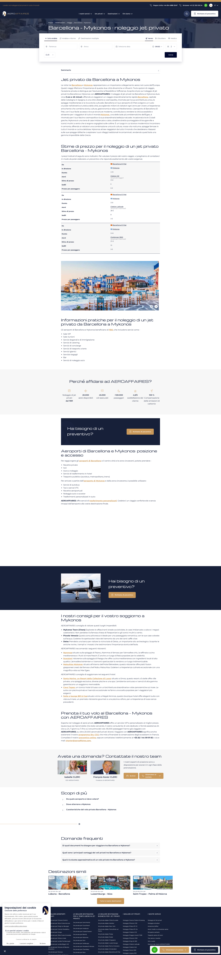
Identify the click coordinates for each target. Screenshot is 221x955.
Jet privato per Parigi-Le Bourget (58, 926)
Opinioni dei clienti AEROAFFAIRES (159, 944)
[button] (204, 14)
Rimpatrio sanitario (154, 932)
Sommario (66, 70)
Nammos (67, 653)
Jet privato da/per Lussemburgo (108, 943)
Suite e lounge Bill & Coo (75, 696)
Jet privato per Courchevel (81, 925)
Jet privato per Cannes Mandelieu (58, 929)
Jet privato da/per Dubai (105, 937)
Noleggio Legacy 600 (130, 953)
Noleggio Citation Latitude (131, 944)
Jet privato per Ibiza (79, 952)
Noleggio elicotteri (154, 923)
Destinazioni (60, 23)
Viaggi (69, 23)
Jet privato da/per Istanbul (106, 923)
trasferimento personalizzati (103, 501)
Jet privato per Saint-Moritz (81, 922)
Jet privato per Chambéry (81, 949)
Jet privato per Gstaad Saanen (82, 931)
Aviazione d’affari (153, 926)
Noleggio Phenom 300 (130, 938)
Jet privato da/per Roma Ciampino (108, 946)
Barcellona (77, 85)
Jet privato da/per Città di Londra (108, 920)
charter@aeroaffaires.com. (78, 741)
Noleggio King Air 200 (130, 941)
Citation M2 (114, 176)
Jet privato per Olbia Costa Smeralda (59, 935)
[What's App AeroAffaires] (205, 5)
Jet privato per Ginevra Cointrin (58, 920)
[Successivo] (156, 306)
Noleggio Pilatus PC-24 (130, 929)
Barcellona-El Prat (119, 164)
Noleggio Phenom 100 (130, 923)
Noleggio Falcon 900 (129, 950)
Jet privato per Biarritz (80, 934)
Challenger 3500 (116, 237)
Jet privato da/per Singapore (107, 940)
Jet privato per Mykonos (80, 937)
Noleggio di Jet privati (155, 920)
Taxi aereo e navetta (154, 938)
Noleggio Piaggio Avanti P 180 (132, 935)
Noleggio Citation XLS (130, 947)
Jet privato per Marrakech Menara (83, 946)
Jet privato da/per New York (106, 926)
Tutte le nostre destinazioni (110, 901)
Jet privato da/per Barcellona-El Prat (109, 952)
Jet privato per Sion (79, 940)
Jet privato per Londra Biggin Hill (58, 944)
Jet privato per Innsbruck (81, 928)
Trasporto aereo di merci (155, 935)
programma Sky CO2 (89, 735)
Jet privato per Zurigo (55, 932)
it (215, 5)
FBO (111, 330)
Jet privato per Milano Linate (57, 938)
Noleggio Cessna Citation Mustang (134, 920)
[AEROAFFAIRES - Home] (16, 13)
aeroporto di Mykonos (94, 481)
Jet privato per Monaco (55, 952)
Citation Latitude (116, 206)
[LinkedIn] (210, 5)
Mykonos (88, 85)
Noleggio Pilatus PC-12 (130, 926)
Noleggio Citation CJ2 (130, 932)
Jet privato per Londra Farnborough (59, 941)
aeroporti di (90, 461)
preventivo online (87, 738)
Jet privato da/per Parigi (105, 934)
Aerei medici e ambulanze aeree (158, 929)
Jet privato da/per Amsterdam (107, 949)
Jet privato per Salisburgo (81, 943)
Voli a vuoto (151, 941)
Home (50, 23)
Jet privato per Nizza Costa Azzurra (59, 923)
